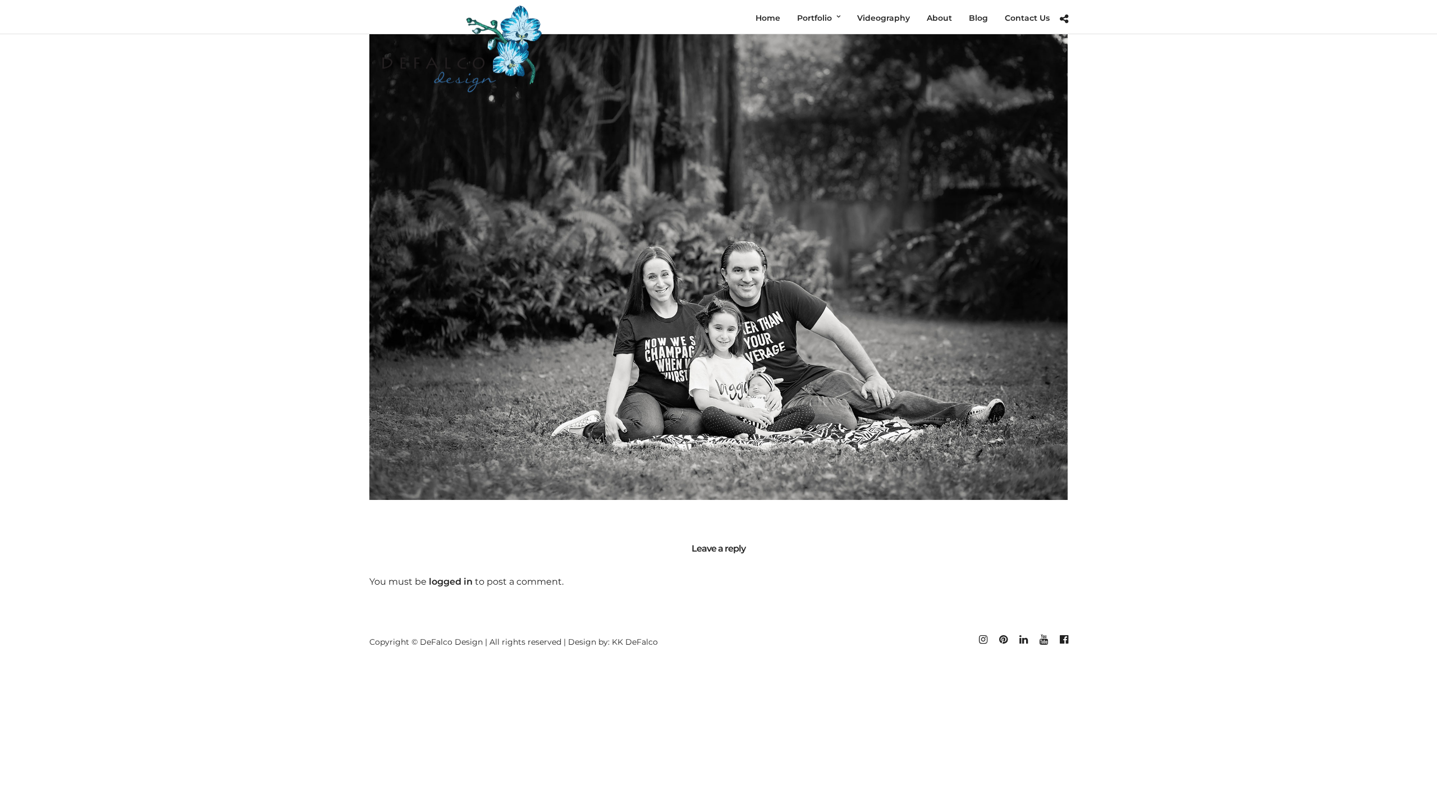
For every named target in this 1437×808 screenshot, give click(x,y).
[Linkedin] (1023, 639)
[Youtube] (1043, 639)
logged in (451, 581)
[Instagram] (982, 639)
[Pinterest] (1003, 639)
